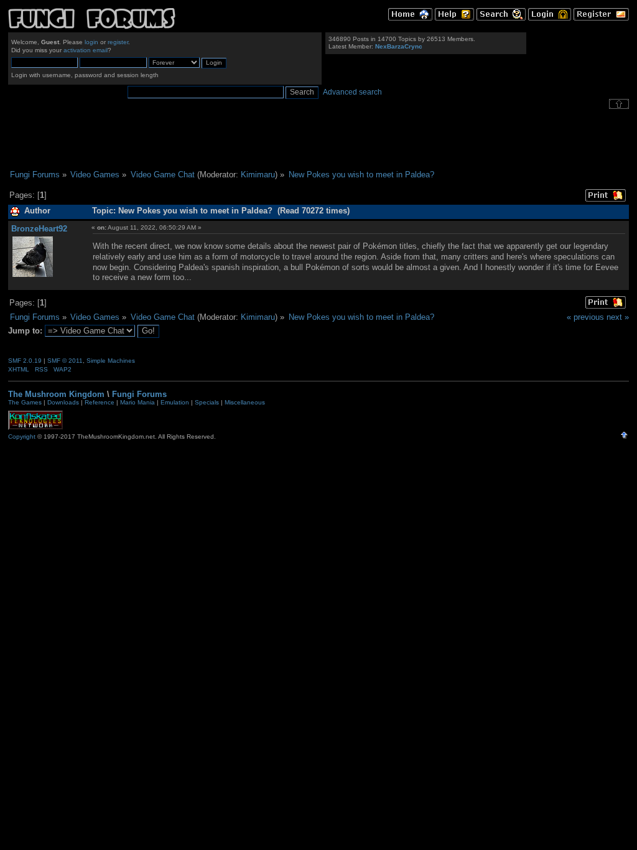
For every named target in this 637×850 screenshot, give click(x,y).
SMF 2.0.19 (25, 360)
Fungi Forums (139, 394)
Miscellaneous (245, 402)
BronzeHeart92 (39, 228)
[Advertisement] (318, 139)
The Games (25, 402)
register (118, 42)
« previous (585, 317)
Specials (207, 402)
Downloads (63, 402)
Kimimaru (258, 174)
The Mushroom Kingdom (56, 394)
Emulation (174, 402)
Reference (99, 402)
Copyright (21, 436)
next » (618, 317)
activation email (85, 50)
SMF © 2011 (65, 360)
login (91, 42)
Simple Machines (110, 360)
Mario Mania (137, 402)
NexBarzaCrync (398, 46)
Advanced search (352, 92)
